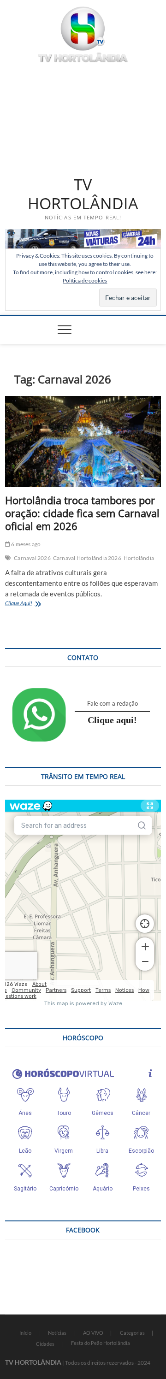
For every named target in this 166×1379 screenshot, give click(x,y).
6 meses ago (25, 544)
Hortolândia (139, 557)
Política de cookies (85, 280)
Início (25, 1333)
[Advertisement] (82, 117)
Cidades (45, 1344)
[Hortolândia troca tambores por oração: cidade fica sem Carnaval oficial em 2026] (83, 441)
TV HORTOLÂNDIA (83, 194)
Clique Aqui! (32, 604)
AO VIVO (93, 1333)
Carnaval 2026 (32, 557)
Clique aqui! (112, 720)
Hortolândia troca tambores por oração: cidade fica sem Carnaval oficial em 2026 (82, 513)
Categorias (132, 1333)
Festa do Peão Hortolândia (100, 1343)
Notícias (57, 1333)
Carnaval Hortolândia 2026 (87, 557)
